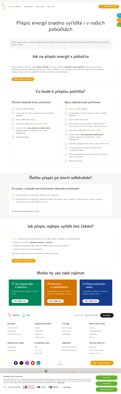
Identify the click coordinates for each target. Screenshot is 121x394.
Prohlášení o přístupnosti (69, 350)
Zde (15, 239)
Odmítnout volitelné (107, 389)
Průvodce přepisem (15, 7)
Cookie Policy (60, 382)
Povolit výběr (107, 383)
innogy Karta (38, 334)
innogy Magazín (66, 334)
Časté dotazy (40, 7)
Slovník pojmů (28, 7)
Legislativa (66, 343)
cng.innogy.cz (93, 334)
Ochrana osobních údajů (96, 350)
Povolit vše (106, 378)
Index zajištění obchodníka (69, 347)
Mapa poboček (11, 331)
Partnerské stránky (97, 324)
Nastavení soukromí (95, 353)
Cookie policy (93, 347)
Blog (36, 347)
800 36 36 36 (93, 315)
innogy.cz (91, 328)
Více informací (67, 387)
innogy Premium (39, 337)
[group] (19, 330)
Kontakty (11, 324)
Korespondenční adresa (14, 334)
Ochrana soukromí (97, 343)
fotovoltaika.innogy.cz (95, 331)
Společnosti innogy (15, 343)
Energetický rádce (42, 343)
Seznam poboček (12, 328)
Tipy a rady (50, 7)
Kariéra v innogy (66, 328)
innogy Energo (11, 350)
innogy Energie (11, 347)
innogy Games (39, 331)
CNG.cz (91, 337)
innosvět (37, 328)
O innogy (66, 324)
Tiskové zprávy (66, 331)
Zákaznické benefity (43, 324)
